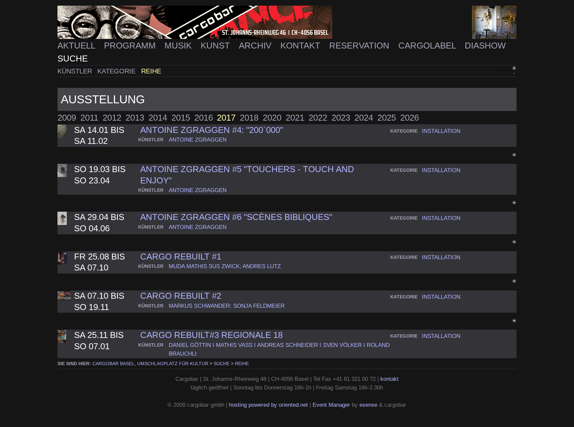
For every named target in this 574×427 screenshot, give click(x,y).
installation (441, 131)
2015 (180, 117)
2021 (295, 117)
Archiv (256, 45)
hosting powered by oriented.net (268, 404)
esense (368, 404)
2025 (386, 117)
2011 (89, 117)
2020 (272, 117)
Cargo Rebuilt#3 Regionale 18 (211, 335)
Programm (131, 45)
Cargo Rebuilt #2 (180, 295)
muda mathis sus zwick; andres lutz (225, 266)
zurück (501, 70)
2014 (157, 117)
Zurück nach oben (483, 156)
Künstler (75, 71)
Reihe (151, 71)
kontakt (389, 378)
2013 (135, 117)
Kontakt (301, 45)
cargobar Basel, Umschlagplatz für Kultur (150, 363)
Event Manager (331, 404)
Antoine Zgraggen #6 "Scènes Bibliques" (236, 217)
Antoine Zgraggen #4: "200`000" (211, 130)
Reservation (360, 45)
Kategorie (117, 71)
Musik (179, 45)
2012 (112, 117)
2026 (409, 117)
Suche (72, 58)
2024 (363, 117)
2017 (226, 117)
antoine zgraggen (198, 139)
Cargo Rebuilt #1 (180, 256)
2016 (203, 117)
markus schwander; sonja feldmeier (227, 305)
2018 (249, 117)
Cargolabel (428, 45)
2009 (66, 117)
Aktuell (77, 45)
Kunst (216, 45)
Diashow (485, 45)
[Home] (287, 22)
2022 (318, 117)
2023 (341, 117)
